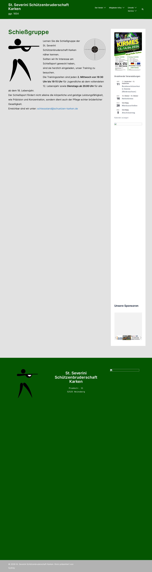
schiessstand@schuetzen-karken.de (57, 108)
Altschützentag (128, 112)
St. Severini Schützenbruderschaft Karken (38, 7)
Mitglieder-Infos (115, 8)
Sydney (11, 568)
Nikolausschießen (130, 105)
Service (131, 11)
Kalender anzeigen (121, 117)
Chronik (131, 8)
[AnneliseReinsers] (118, 337)
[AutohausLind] (135, 337)
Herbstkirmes (127, 98)
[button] (143, 9)
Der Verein (99, 8)
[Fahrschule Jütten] (126, 337)
